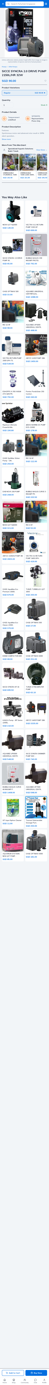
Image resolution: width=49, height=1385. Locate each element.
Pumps (4, 67)
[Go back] (3, 4)
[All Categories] (46, 4)
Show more (6, 139)
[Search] (8, 4)
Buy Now (38, 1373)
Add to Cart (14, 1373)
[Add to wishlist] (45, 80)
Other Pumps (13, 67)
